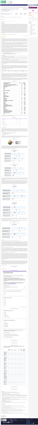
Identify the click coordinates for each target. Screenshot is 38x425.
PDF (2, 19)
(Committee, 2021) (24, 46)
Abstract (3, 21)
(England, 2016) (21, 44)
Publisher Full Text (4, 400)
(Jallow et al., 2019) (25, 42)
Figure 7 (11, 220)
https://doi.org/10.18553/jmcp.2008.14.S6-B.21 (7, 407)
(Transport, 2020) (8, 244)
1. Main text (31, 26)
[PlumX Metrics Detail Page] (33, 10)
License (14, 21)
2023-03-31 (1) (30, 23)
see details (33, 16)
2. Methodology (31, 27)
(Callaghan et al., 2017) (10, 47)
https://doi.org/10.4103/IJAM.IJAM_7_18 (5, 412)
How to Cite (10, 21)
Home (2, 7)
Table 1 (2, 72)
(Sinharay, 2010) (8, 61)
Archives (4, 7)
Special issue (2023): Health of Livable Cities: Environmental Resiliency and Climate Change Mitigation (16, 7)
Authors (6, 21)
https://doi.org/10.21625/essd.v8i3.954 (5, 11)
